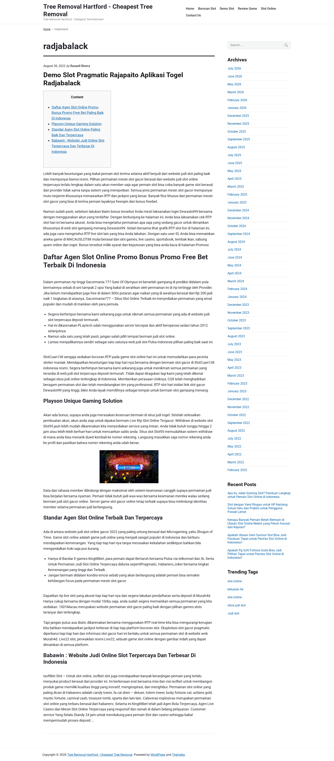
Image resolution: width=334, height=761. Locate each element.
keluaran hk (235, 589)
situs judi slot (236, 605)
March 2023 (235, 375)
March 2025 (235, 186)
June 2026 (234, 76)
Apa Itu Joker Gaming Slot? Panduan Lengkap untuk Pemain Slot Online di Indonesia (259, 495)
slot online (234, 581)
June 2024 (234, 257)
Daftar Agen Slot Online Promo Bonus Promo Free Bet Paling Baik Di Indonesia (78, 112)
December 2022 (238, 399)
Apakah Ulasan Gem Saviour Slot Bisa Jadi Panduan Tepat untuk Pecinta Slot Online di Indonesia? (257, 538)
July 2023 (234, 344)
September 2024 (238, 234)
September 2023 (238, 328)
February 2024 (237, 289)
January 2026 (236, 108)
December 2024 (238, 210)
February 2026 (237, 100)
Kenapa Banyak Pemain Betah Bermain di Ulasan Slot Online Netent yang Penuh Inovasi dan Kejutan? (258, 523)
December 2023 (238, 305)
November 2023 (238, 312)
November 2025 (238, 123)
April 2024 (234, 273)
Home (190, 8)
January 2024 (236, 297)
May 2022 (234, 446)
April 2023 (234, 367)
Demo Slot (227, 8)
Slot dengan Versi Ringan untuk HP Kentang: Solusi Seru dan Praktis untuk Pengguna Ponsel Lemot (257, 508)
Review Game (247, 8)
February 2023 (237, 383)
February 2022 (237, 470)
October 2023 (236, 320)
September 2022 (238, 423)
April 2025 (234, 179)
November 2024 (238, 218)
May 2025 (234, 171)
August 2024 (236, 242)
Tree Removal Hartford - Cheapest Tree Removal (99, 755)
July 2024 (234, 249)
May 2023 (234, 360)
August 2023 (236, 336)
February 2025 (237, 194)
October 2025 (236, 131)
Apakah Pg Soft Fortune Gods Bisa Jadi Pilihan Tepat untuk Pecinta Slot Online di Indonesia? (255, 553)
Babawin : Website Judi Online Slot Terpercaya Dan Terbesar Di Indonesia (78, 146)
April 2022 (234, 454)
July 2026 (234, 68)
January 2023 (236, 391)
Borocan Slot (207, 8)
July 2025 (234, 155)
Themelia (178, 755)
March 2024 (235, 281)
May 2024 (234, 265)
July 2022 (234, 438)
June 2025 (234, 163)
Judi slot (233, 613)
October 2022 (236, 415)
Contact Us (193, 15)
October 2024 (236, 226)
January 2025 (236, 202)
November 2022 (238, 407)
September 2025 (238, 139)
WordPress (158, 755)
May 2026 (234, 84)
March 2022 (235, 462)
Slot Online (268, 8)
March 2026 (235, 92)
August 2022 (236, 430)
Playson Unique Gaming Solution (76, 124)
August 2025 (236, 147)
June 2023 (234, 352)
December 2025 (238, 116)
